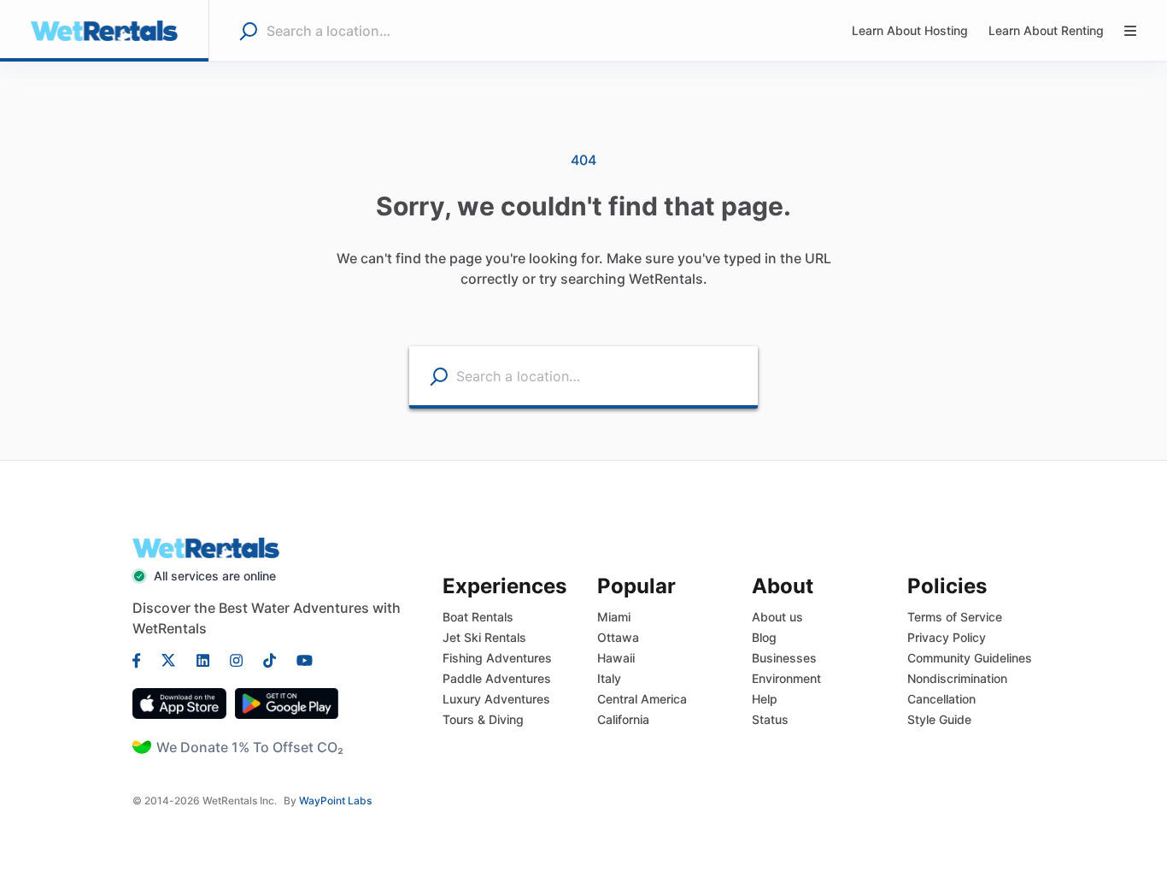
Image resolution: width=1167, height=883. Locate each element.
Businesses (784, 657)
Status (770, 719)
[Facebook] (141, 659)
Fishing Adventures (497, 657)
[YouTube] (299, 659)
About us (777, 616)
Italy (609, 678)
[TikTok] (269, 659)
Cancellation (941, 699)
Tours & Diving (483, 719)
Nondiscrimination (957, 678)
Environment (786, 678)
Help (764, 699)
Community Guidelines (969, 657)
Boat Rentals (478, 616)
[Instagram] (236, 659)
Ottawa (618, 637)
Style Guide (939, 719)
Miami (613, 616)
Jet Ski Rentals (484, 637)
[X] (168, 659)
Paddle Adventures (497, 678)
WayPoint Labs (335, 800)
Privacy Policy (946, 637)
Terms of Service (954, 616)
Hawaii (616, 657)
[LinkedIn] (203, 659)
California (623, 719)
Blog (764, 637)
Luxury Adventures (496, 699)
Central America (642, 699)
